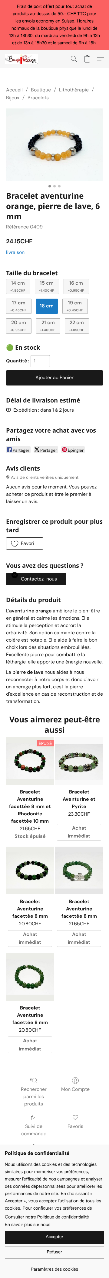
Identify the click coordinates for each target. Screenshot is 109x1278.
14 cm (17, 286)
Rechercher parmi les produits (34, 1096)
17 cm (18, 306)
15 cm (46, 286)
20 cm (18, 325)
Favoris (75, 1126)
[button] (22, 59)
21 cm (47, 325)
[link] (54, 1267)
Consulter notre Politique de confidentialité (47, 1217)
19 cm (75, 306)
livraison (15, 252)
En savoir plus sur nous (27, 1225)
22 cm (76, 325)
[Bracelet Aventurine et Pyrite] (79, 761)
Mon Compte (75, 1089)
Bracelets (38, 97)
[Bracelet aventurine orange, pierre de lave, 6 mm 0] (54, 144)
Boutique (41, 90)
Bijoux (12, 97)
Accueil (14, 90)
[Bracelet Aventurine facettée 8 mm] (30, 871)
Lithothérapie (74, 90)
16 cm (76, 286)
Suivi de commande (33, 1130)
